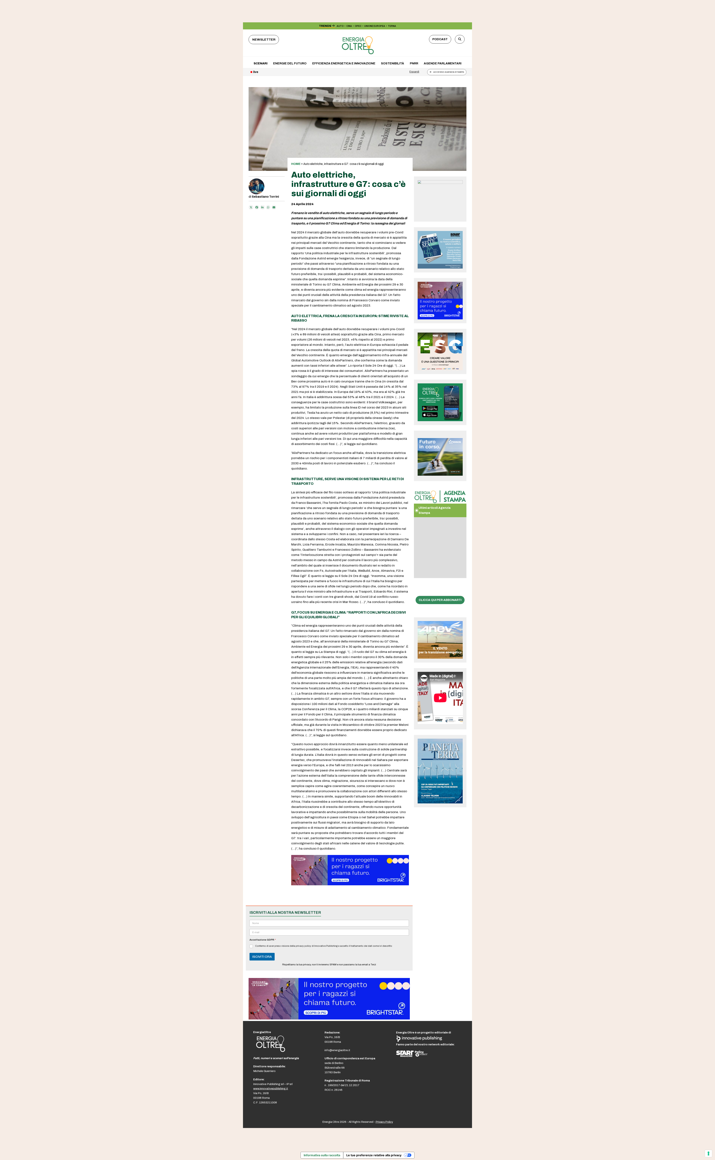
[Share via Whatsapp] (268, 207)
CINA (349, 26)
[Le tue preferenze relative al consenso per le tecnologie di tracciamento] (708, 1153)
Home (296, 163)
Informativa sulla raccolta (322, 1155)
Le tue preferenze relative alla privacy (373, 1155)
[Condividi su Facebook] (256, 207)
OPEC (358, 26)
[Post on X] (251, 207)
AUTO (340, 26)
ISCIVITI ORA (262, 956)
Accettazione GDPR (263, 940)
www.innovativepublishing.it (270, 1088)
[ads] (350, 884)
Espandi (414, 71)
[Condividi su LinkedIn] (262, 207)
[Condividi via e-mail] (273, 207)
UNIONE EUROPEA (374, 26)
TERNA (392, 26)
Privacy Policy (384, 1121)
